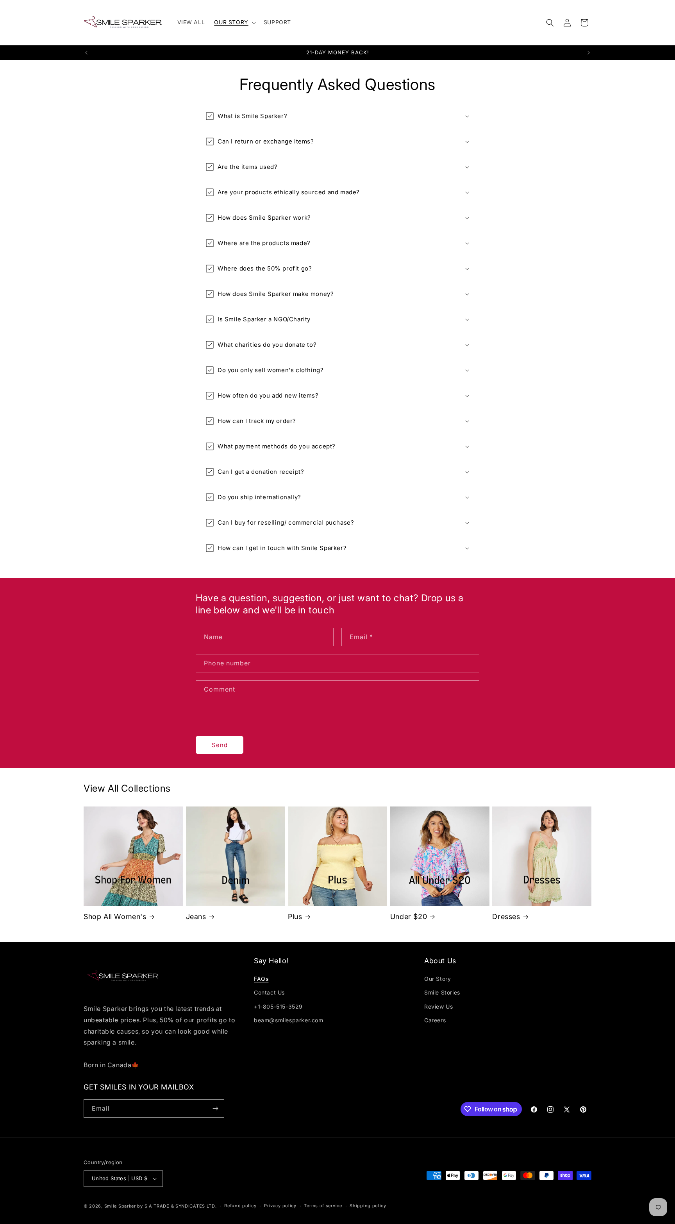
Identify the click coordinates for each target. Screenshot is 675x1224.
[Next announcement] (588, 52)
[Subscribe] (215, 1108)
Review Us (438, 1006)
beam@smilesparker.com (288, 1020)
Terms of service (323, 1205)
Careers (435, 1020)
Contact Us (269, 992)
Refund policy (240, 1205)
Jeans (196, 916)
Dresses (506, 916)
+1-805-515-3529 (278, 1006)
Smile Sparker (120, 1206)
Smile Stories (442, 992)
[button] (234, 22)
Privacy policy (280, 1205)
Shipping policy (368, 1205)
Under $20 (408, 916)
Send (220, 745)
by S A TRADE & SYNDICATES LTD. (176, 1206)
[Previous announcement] (86, 52)
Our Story (437, 978)
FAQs (261, 978)
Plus (295, 916)
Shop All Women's (115, 916)
